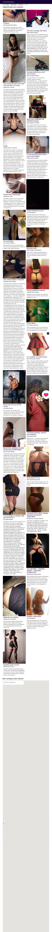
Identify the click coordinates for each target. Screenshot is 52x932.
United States (13, 4)
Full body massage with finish (37, 31)
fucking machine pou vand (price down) (36, 73)
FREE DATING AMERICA (8, 2)
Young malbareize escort (35, 211)
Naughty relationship (34, 616)
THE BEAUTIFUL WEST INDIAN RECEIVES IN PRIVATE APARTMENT (37, 515)
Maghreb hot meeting (10, 617)
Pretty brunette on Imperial (36, 290)
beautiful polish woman (11, 665)
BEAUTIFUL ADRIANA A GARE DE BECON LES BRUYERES (13, 449)
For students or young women (37, 357)
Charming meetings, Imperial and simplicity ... (36, 433)
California (20, 4)
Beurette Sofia (32, 248)
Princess (6, 23)
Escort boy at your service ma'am (12, 405)
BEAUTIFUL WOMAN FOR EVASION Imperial (35, 120)
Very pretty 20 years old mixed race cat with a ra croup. (13, 84)
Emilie (5, 146)
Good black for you (33, 478)
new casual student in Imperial (13, 279)
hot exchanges (8, 241)
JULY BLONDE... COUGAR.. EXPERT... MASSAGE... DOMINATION (36, 570)
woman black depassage (11, 194)
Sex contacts (6, 4)
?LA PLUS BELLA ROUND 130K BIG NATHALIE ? (13, 516)
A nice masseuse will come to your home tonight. (37, 155)
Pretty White (31, 323)
